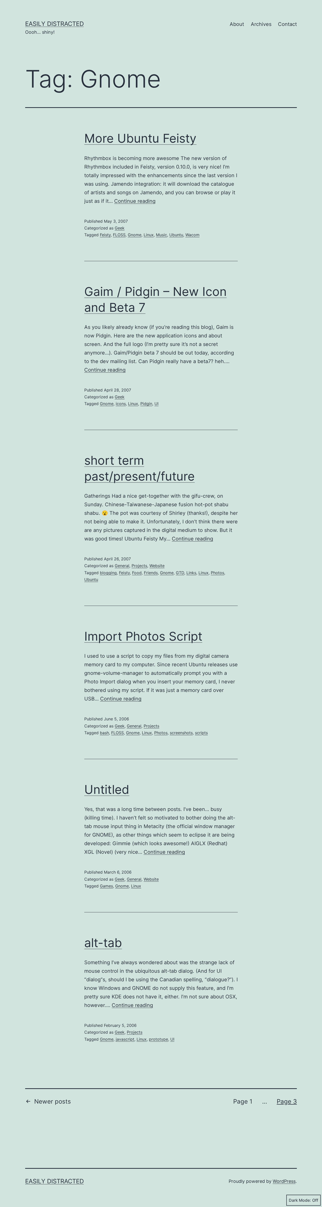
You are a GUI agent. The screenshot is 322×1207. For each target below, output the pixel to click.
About (237, 24)
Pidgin (146, 403)
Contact (287, 24)
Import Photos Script (143, 636)
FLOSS (119, 234)
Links (191, 572)
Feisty (105, 234)
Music (161, 234)
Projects (139, 565)
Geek (120, 227)
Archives (261, 24)
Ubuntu (176, 234)
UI (156, 403)
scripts (201, 732)
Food (137, 572)
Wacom (192, 234)
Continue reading (134, 201)
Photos (217, 572)
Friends (151, 572)
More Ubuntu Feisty (140, 138)
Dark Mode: (300, 1200)
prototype (158, 1039)
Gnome (134, 234)
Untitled (106, 789)
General (122, 565)
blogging (108, 572)
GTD (180, 572)
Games (106, 885)
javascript (125, 1039)
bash (104, 732)
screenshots (181, 732)
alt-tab (103, 942)
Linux (149, 234)
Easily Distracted (54, 23)
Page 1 (242, 1101)
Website (157, 565)
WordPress (284, 1181)
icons (121, 403)
